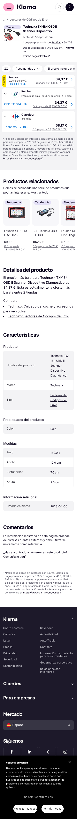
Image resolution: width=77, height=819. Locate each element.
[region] (38, 787)
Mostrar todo (39, 192)
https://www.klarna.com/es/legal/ (23, 158)
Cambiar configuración (38, 797)
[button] (12, 34)
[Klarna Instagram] (65, 752)
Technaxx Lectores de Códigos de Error (38, 316)
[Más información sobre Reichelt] (5, 93)
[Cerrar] (69, 762)
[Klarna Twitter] (47, 752)
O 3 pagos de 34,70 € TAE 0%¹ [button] (45, 248)
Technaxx (56, 385)
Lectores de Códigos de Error (58, 400)
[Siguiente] (68, 224)
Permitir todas (52, 808)
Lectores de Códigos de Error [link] (29, 19)
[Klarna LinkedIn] (29, 752)
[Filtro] (6, 68)
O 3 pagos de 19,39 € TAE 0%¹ (49, 129)
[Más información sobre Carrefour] (5, 116)
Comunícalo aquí (14, 556)
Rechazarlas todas (25, 808)
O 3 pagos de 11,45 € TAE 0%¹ (51, 82)
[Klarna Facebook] (11, 752)
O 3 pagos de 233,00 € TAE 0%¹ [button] (14, 248)
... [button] (4, 19)
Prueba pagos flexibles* (36, 56)
